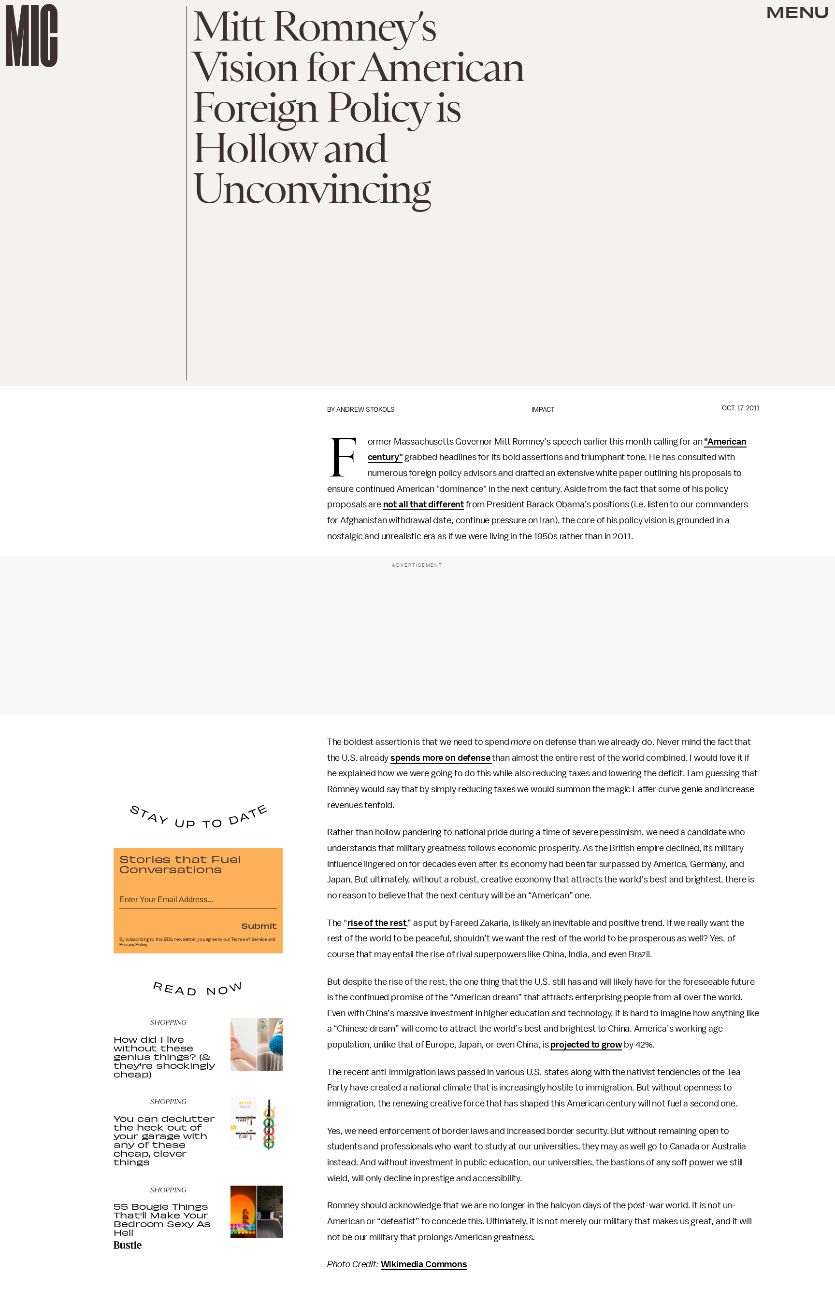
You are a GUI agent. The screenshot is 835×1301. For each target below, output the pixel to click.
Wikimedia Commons (424, 1264)
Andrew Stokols (365, 409)
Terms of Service (249, 939)
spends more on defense (441, 758)
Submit (259, 925)
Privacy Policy (133, 944)
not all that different (423, 504)
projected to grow (586, 1044)
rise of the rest (376, 923)
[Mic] (32, 35)
